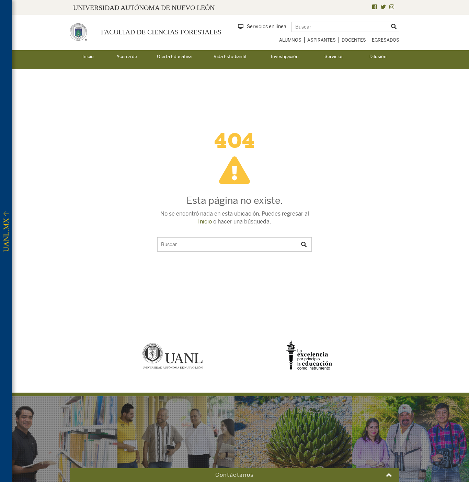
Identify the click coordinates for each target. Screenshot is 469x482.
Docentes (354, 40)
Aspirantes (321, 40)
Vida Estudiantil (230, 56)
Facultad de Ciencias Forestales (161, 32)
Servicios (334, 56)
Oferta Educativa (174, 56)
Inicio (88, 56)
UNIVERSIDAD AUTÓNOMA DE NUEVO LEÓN (144, 7)
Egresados (385, 40)
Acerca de (126, 56)
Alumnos (290, 40)
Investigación (285, 56)
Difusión (378, 56)
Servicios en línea (266, 26)
